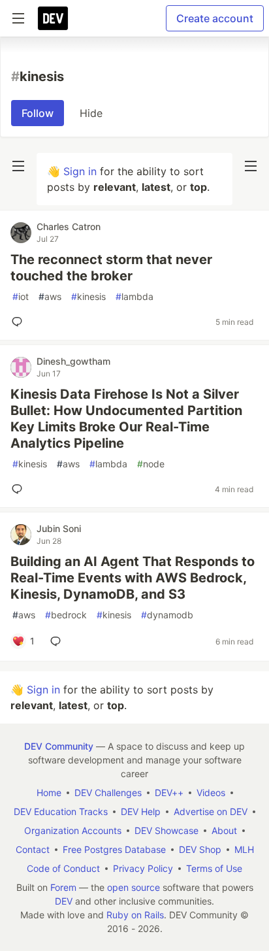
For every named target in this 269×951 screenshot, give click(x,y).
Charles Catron (69, 226)
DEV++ (169, 792)
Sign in (80, 171)
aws (50, 296)
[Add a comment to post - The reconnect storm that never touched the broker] (19, 321)
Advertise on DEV (210, 811)
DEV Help (141, 811)
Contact (33, 849)
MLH (244, 849)
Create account (214, 18)
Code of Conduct (63, 868)
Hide (91, 113)
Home (49, 792)
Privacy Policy (143, 868)
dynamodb (167, 614)
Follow (38, 113)
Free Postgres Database (114, 849)
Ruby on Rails (135, 914)
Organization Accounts (72, 830)
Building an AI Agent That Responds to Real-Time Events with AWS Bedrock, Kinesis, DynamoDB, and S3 (132, 578)
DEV (63, 901)
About (224, 830)
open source (133, 887)
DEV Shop (200, 849)
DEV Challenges (108, 792)
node (151, 463)
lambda (134, 296)
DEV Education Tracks (61, 811)
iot (20, 296)
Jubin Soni (59, 528)
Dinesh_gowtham (73, 361)
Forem (63, 887)
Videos (211, 792)
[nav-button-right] (251, 166)
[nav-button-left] (18, 166)
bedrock (66, 614)
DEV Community (58, 746)
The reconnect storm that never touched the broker (111, 268)
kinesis (88, 296)
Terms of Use (214, 868)
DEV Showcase (166, 830)
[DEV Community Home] (53, 18)
